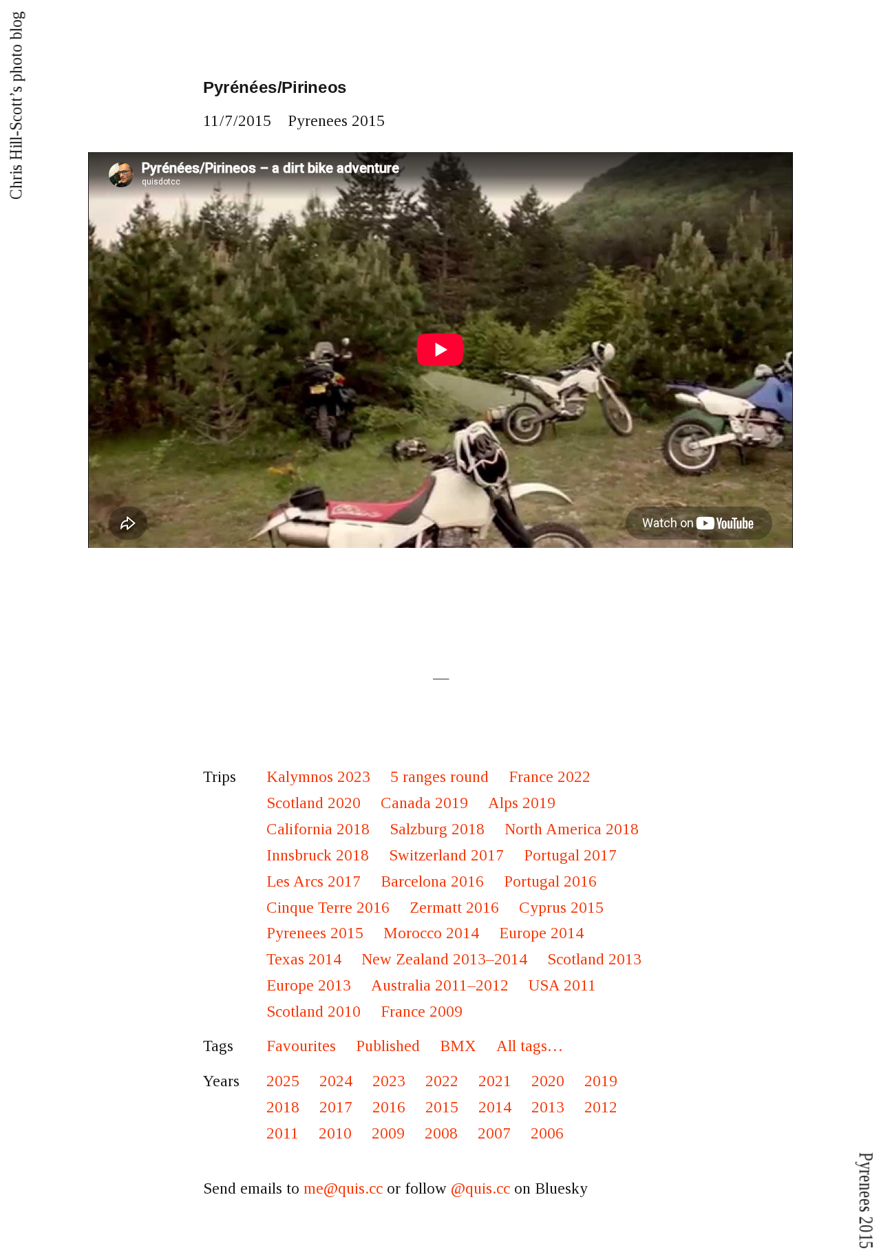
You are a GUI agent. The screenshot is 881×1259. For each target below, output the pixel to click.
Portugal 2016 (550, 881)
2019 (600, 1081)
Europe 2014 (541, 933)
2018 (282, 1107)
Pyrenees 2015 (336, 120)
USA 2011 (562, 985)
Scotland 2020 (313, 803)
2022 (441, 1081)
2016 (388, 1107)
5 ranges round (439, 776)
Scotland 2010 (313, 1011)
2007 (494, 1133)
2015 (254, 120)
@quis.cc (480, 1188)
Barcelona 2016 (432, 881)
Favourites (301, 1046)
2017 (335, 1107)
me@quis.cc (343, 1188)
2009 (388, 1133)
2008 (441, 1133)
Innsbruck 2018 (317, 855)
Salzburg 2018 (437, 829)
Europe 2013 (308, 985)
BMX (458, 1046)
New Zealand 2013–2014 (444, 959)
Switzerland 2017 (446, 855)
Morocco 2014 (431, 933)
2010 (335, 1133)
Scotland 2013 (594, 959)
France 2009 (422, 1011)
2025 (282, 1081)
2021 (494, 1081)
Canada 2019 (424, 803)
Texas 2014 (303, 959)
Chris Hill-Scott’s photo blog (15, 105)
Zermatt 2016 (454, 907)
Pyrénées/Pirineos (275, 87)
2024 (335, 1081)
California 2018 (318, 829)
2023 (388, 1081)
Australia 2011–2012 (440, 985)
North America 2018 (572, 829)
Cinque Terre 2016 (328, 907)
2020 (547, 1081)
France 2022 (550, 776)
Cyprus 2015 (561, 907)
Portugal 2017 (570, 855)
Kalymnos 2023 (318, 776)
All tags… (529, 1046)
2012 (600, 1107)
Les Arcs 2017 (313, 881)
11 (211, 120)
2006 (547, 1133)
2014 (494, 1107)
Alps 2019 (521, 803)
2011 (282, 1133)
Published (388, 1046)
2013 (547, 1107)
